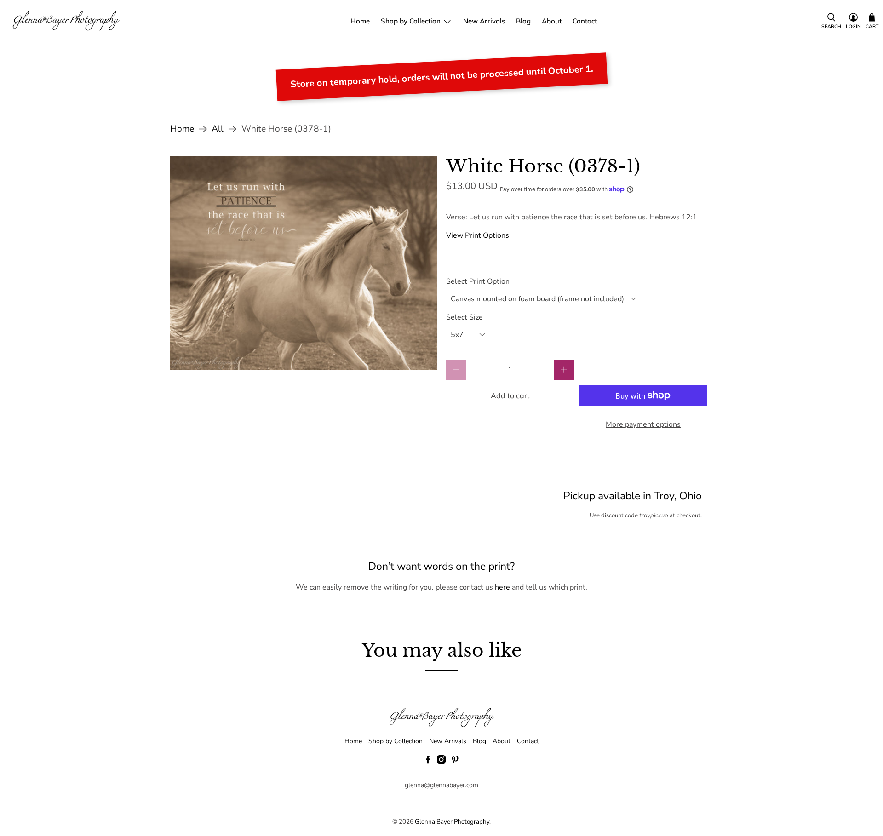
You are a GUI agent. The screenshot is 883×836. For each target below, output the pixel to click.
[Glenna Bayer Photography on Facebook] (428, 761)
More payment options (643, 424)
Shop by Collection (411, 21)
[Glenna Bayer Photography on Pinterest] (455, 761)
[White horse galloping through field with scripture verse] (303, 263)
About (552, 21)
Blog (523, 21)
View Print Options (477, 235)
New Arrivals (484, 21)
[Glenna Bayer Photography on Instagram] (441, 761)
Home (360, 21)
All (218, 129)
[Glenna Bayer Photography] (66, 21)
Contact (585, 21)
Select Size (464, 317)
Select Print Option (478, 281)
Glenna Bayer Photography (452, 822)
